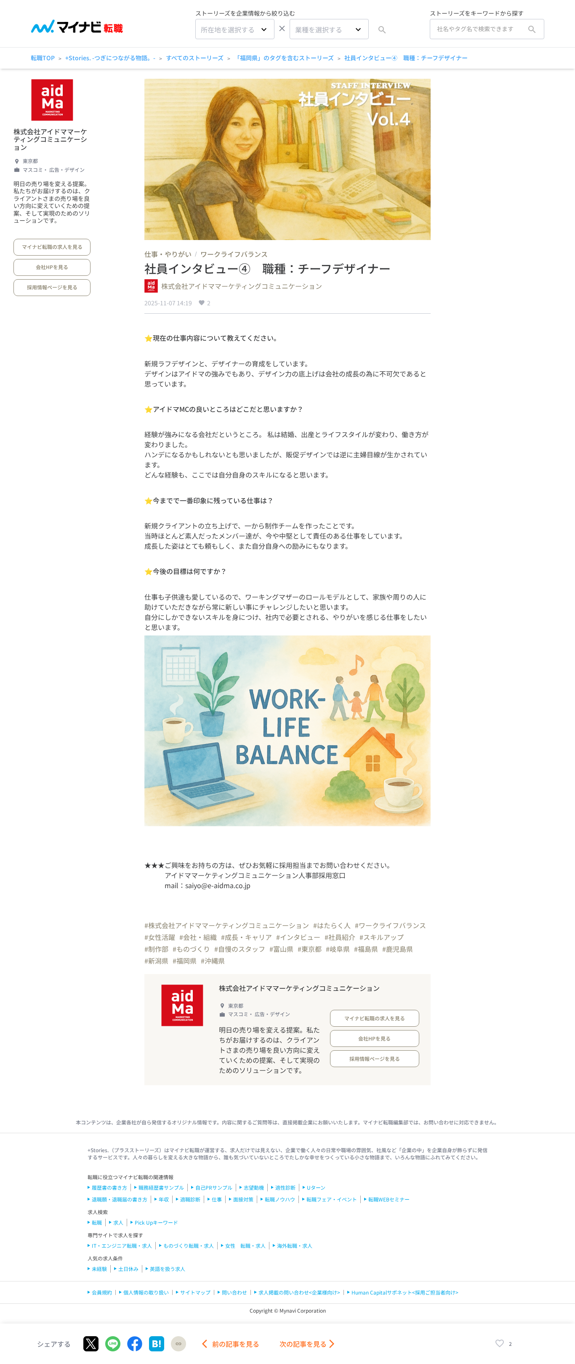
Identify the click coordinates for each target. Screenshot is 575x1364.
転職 (97, 1222)
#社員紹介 (340, 937)
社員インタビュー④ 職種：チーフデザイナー (406, 57)
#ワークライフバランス (390, 925)
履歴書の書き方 (109, 1187)
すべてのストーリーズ (195, 57)
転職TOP (43, 57)
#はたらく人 (332, 925)
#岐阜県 (338, 949)
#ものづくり (191, 949)
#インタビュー (298, 937)
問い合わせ (234, 1292)
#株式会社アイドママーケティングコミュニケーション (226, 925)
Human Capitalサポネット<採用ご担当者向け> (404, 1292)
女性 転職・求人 (245, 1245)
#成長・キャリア (246, 937)
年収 (164, 1199)
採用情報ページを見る (52, 287)
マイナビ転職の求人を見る (52, 246)
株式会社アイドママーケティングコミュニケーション (50, 139)
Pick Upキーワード (156, 1222)
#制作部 (156, 949)
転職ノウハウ (280, 1199)
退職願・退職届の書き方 (119, 1199)
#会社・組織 (198, 937)
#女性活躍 (159, 937)
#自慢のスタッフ (239, 949)
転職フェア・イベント (331, 1199)
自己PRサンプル (213, 1187)
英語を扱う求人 (167, 1268)
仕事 (217, 1199)
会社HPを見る (52, 266)
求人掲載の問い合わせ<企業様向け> (299, 1292)
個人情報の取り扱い (146, 1292)
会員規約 (102, 1292)
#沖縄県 (213, 961)
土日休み (128, 1268)
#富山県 (281, 949)
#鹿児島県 (397, 949)
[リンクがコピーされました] (178, 1343)
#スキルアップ (381, 937)
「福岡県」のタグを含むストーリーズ (284, 57)
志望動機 (254, 1187)
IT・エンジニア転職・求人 (122, 1245)
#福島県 (366, 949)
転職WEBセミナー (389, 1199)
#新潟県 (156, 961)
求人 (118, 1222)
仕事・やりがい (168, 254)
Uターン (316, 1187)
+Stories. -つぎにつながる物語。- (110, 57)
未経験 (99, 1268)
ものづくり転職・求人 (188, 1245)
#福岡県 (185, 961)
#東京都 (310, 949)
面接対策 (243, 1199)
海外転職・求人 (294, 1245)
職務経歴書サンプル (161, 1187)
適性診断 (285, 1187)
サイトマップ (195, 1292)
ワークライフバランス (234, 254)
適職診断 (190, 1199)
